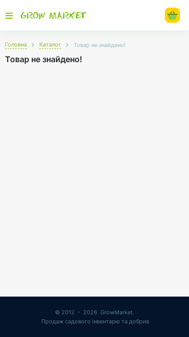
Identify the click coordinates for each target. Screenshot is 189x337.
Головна (16, 44)
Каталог (50, 44)
